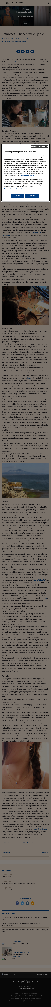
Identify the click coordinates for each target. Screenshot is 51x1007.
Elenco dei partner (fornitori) (13, 189)
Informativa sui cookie (27, 175)
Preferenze (17, 195)
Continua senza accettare (39, 146)
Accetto (32, 195)
